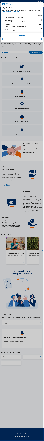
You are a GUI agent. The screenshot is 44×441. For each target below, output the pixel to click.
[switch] (40, 20)
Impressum (15, 11)
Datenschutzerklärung (6, 11)
